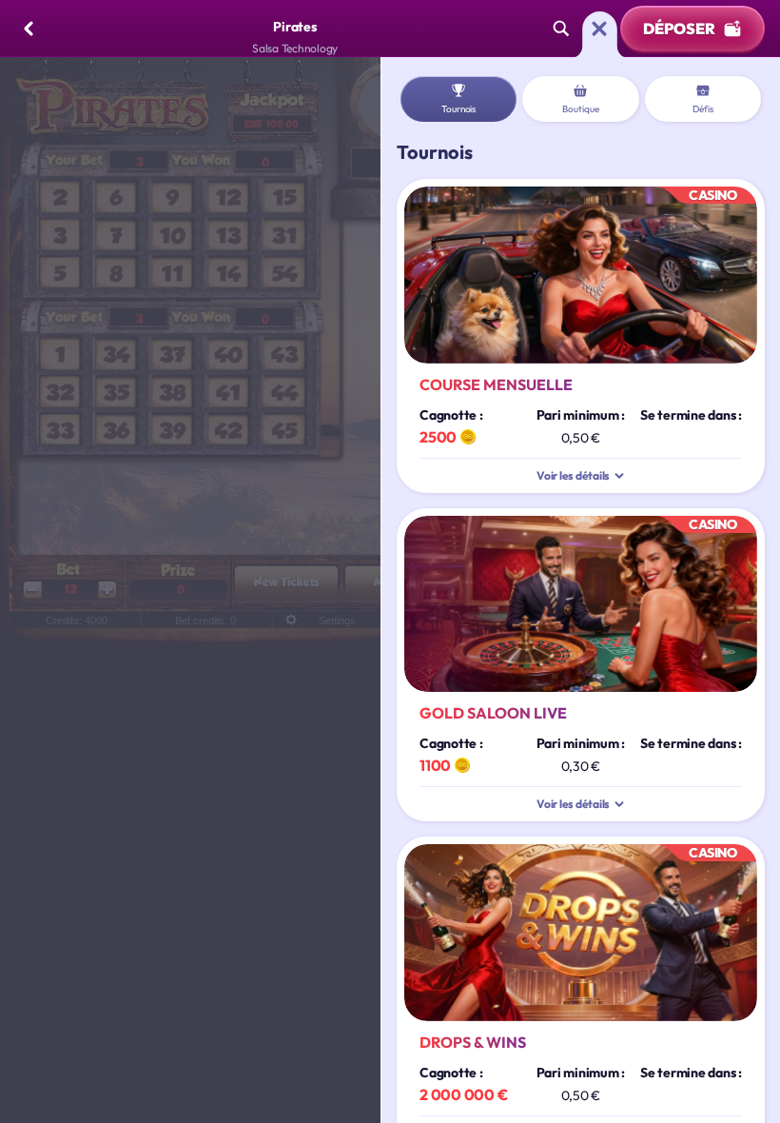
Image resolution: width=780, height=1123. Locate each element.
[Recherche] (561, 28)
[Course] (599, 28)
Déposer (679, 28)
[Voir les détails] (619, 476)
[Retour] (28, 28)
